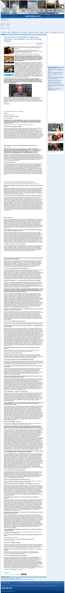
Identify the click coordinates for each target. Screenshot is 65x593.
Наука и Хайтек (31, 32)
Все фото (9, 74)
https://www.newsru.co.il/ (6, 578)
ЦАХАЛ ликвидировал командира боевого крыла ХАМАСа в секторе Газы (55, 73)
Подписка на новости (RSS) (31, 582)
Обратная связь (23, 582)
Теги (19, 582)
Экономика (24, 32)
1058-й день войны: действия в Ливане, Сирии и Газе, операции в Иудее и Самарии (56, 69)
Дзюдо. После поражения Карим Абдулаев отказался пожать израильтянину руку (55, 89)
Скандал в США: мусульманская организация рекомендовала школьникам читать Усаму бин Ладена (56, 77)
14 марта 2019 (17, 578)
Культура (46, 32)
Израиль (8, 32)
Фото (63, 32)
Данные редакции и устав (46, 582)
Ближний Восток (15, 32)
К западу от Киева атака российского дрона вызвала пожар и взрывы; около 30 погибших (56, 85)
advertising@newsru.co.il (59, 582)
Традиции (55, 32)
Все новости (3, 32)
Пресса (59, 32)
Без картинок (39, 582)
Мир (20, 32)
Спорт (50, 32)
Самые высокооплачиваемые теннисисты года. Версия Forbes (55, 81)
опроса (28, 120)
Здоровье (37, 32)
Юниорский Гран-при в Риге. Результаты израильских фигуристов (55, 83)
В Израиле (12, 578)
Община (41, 32)
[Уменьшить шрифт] (37, 44)
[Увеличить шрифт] (39, 44)
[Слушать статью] (41, 44)
